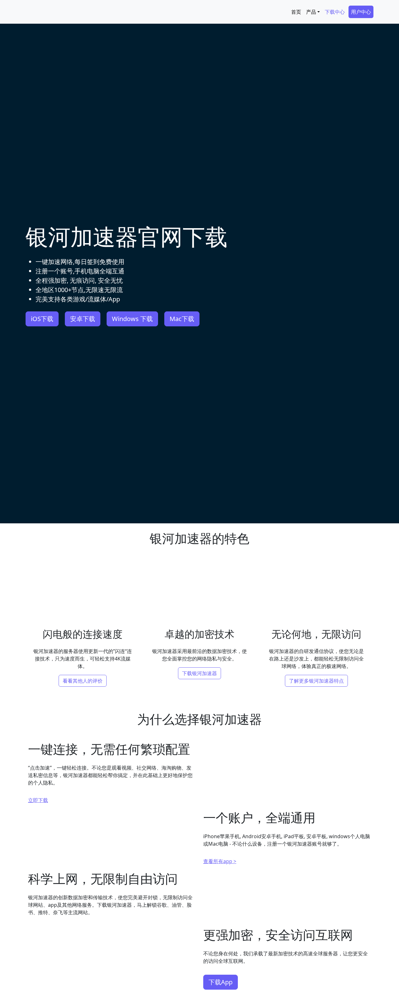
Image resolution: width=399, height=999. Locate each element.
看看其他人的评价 (83, 680)
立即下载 (38, 821)
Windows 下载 (132, 319)
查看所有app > (219, 924)
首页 (296, 11)
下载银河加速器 (199, 673)
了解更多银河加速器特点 (316, 680)
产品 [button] (311, 11)
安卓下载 (82, 319)
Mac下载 (182, 319)
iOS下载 (42, 319)
